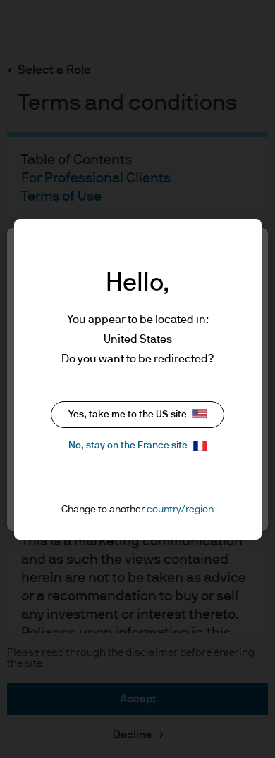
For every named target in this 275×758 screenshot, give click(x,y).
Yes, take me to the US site (127, 414)
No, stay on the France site (128, 445)
